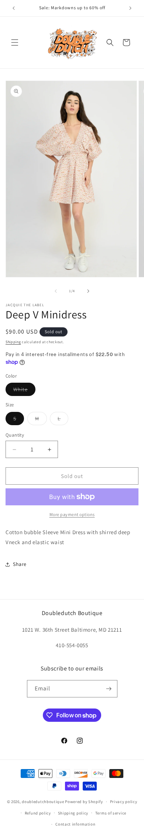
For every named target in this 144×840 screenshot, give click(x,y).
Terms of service (110, 813)
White (24, 391)
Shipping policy (73, 813)
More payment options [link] (72, 514)
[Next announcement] (130, 8)
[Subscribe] (109, 688)
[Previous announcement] (14, 8)
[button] (15, 42)
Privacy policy (123, 801)
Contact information (75, 824)
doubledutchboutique (43, 801)
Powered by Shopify (84, 801)
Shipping (13, 341)
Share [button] (20, 564)
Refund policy (38, 813)
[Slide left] (56, 291)
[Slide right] (88, 291)
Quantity (15, 435)
